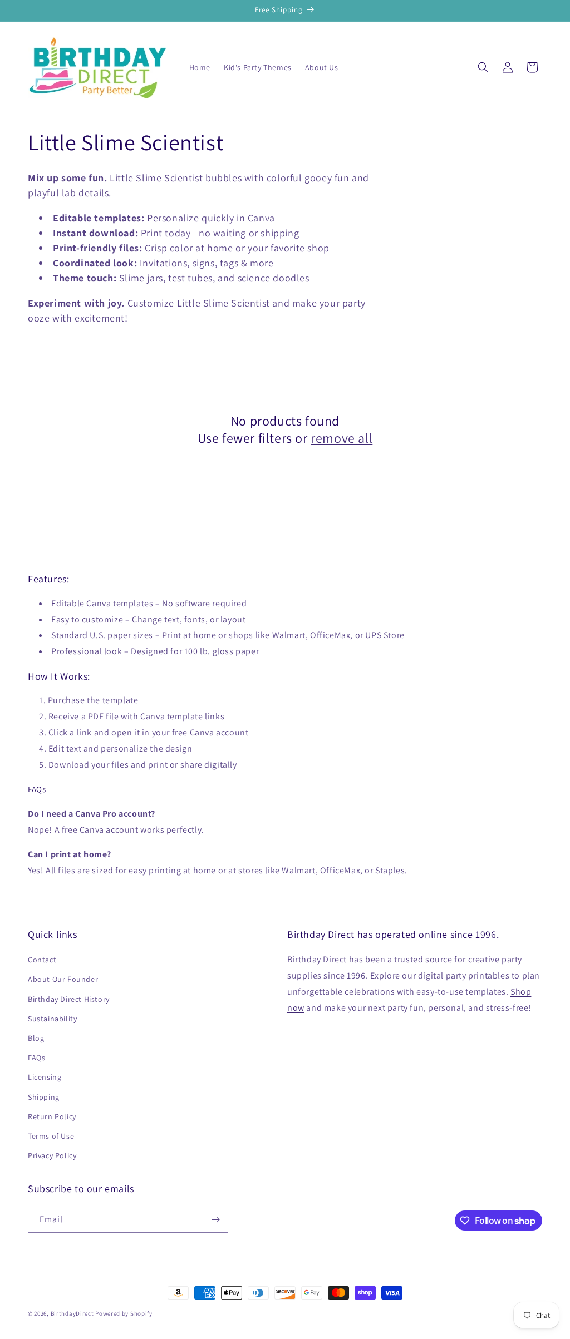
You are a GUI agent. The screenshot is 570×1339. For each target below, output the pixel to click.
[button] (483, 67)
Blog (36, 1038)
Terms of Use (51, 1136)
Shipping (44, 1097)
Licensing (44, 1077)
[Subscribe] (215, 1220)
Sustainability (52, 1019)
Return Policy (52, 1116)
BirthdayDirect (72, 1313)
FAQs (36, 1058)
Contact (42, 960)
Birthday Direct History (69, 999)
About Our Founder (63, 979)
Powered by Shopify (124, 1313)
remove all (341, 438)
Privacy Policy (52, 1155)
